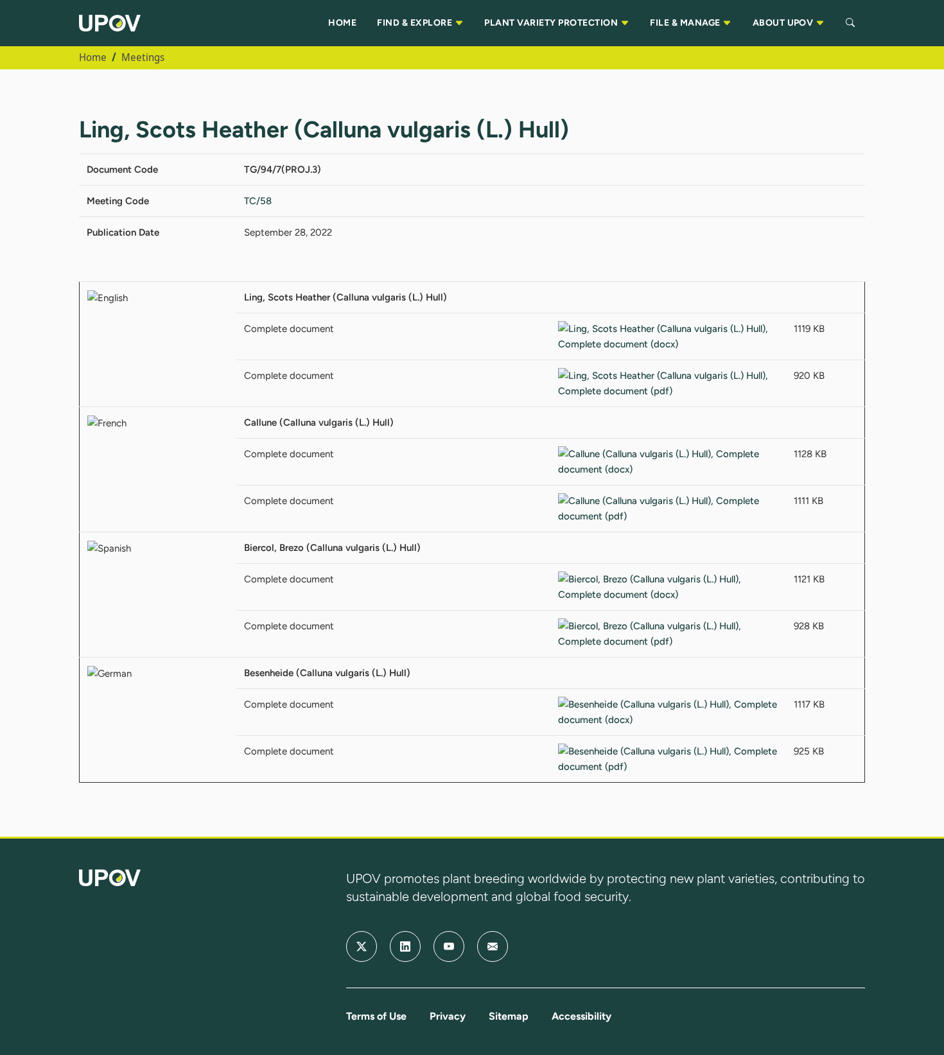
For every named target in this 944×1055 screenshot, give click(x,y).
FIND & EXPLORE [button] (415, 22)
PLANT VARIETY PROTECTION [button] (552, 22)
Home (93, 57)
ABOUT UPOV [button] (784, 22)
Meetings (142, 57)
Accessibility (581, 1016)
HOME (342, 22)
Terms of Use (376, 1016)
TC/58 (258, 201)
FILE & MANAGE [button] (686, 22)
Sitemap (509, 1016)
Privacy (448, 1016)
